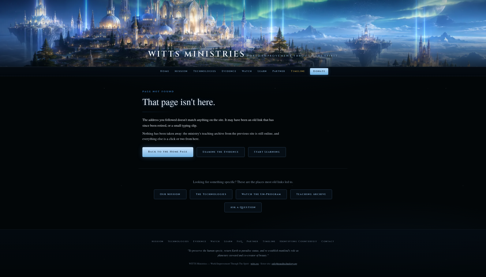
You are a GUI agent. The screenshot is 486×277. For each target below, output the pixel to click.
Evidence (229, 71)
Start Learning (267, 152)
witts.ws (255, 263)
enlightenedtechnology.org (284, 263)
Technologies (204, 71)
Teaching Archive (311, 194)
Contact (327, 241)
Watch (247, 71)
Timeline (298, 71)
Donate (319, 71)
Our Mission (170, 194)
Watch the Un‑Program (261, 194)
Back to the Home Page (168, 151)
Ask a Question (243, 207)
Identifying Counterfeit (298, 241)
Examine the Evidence (221, 152)
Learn (262, 71)
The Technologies (211, 194)
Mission (181, 71)
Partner (278, 71)
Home (164, 71)
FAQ (239, 241)
